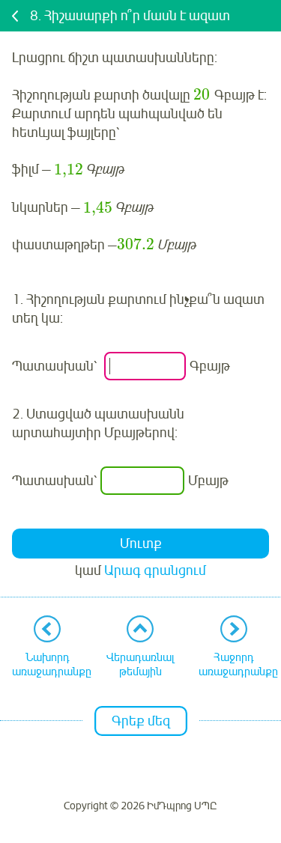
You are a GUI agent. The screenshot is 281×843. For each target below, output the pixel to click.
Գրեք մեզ (141, 721)
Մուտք (141, 543)
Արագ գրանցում (155, 570)
